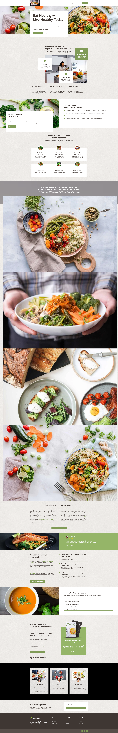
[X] (84, 731)
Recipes (80, 719)
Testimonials (67, 3)
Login (85, 3)
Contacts (78, 3)
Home (58, 3)
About (62, 3)
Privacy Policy (55, 723)
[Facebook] (82, 731)
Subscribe (75, 707)
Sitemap (54, 721)
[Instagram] (87, 731)
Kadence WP (49, 731)
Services (67, 723)
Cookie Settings (55, 719)
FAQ (66, 721)
